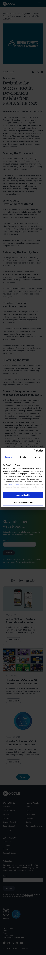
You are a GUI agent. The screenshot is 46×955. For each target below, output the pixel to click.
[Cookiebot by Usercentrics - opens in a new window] (33, 450)
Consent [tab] (8, 457)
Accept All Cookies (23, 495)
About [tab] (37, 457)
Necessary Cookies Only (23, 502)
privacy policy (13, 484)
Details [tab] (23, 457)
